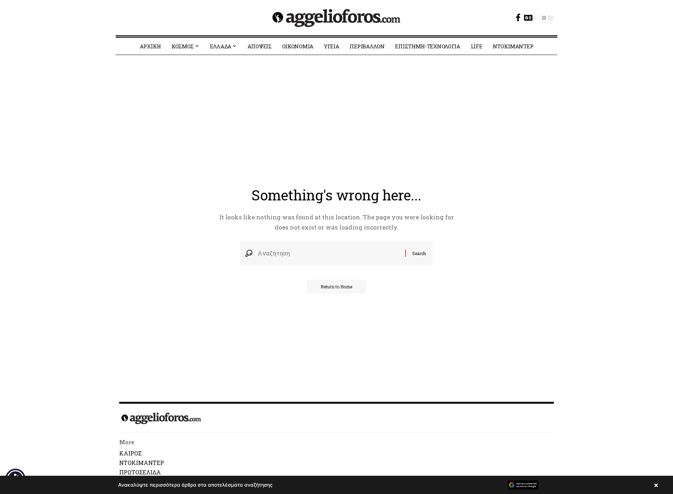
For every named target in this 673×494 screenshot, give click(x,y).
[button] (336, 485)
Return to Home (336, 286)
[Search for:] (328, 253)
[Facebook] (518, 17)
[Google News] (528, 17)
